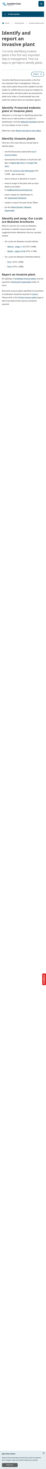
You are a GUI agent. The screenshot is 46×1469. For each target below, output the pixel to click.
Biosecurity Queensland (21, 282)
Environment (19, 23)
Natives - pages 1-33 (16, 247)
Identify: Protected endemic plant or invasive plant (21, 109)
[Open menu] (41, 4)
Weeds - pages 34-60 (16, 251)
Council (35, 294)
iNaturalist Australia (29, 122)
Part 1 (9, 262)
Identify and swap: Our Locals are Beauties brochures (22, 220)
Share (36, 74)
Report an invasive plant (18, 274)
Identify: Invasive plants (18, 138)
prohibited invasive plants (25, 279)
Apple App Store (18, 163)
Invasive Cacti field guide (23, 171)
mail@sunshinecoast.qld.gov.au (19, 190)
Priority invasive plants (27, 297)
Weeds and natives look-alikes (28, 131)
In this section (14, 14)
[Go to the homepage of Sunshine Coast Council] (18, 4)
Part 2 (9, 267)
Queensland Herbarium (17, 198)
